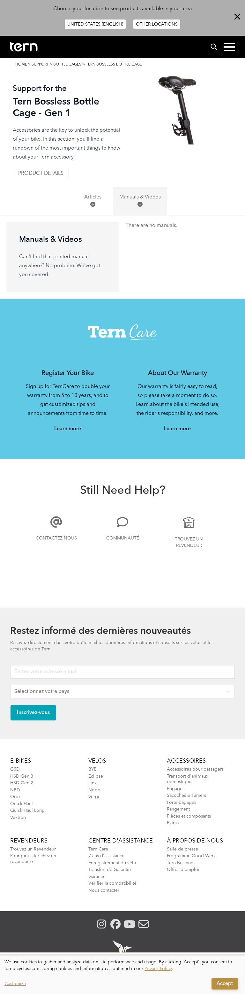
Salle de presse (182, 849)
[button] (229, 47)
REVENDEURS (29, 841)
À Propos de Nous (195, 841)
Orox (15, 797)
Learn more (67, 428)
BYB (92, 769)
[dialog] (122, 975)
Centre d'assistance (120, 841)
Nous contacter (103, 890)
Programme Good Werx (191, 856)
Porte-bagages (181, 802)
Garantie (97, 876)
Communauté (122, 538)
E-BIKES (20, 761)
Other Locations (157, 24)
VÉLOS (97, 761)
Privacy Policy (158, 969)
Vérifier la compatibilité (112, 883)
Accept (225, 983)
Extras (173, 823)
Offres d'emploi (183, 869)
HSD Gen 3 (21, 776)
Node (94, 790)
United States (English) (95, 24)
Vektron (18, 817)
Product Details (40, 173)
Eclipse (95, 776)
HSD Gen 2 (21, 783)
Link (92, 783)
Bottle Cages (67, 64)
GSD (15, 769)
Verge (94, 797)
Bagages (175, 789)
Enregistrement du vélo (112, 863)
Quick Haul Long (27, 810)
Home (21, 64)
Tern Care (98, 849)
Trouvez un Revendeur (189, 542)
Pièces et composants (189, 816)
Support (40, 64)
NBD (15, 790)
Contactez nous (56, 538)
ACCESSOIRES (186, 761)
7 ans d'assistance (106, 856)
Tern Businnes (181, 863)
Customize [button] (15, 984)
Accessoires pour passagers (195, 769)
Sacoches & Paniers (186, 795)
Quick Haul (21, 804)
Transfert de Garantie (109, 869)
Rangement (178, 809)
